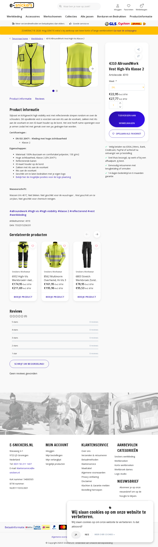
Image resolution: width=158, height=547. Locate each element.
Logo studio (120, 473)
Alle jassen (87, 16)
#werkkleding (18, 215)
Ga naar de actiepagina (124, 30)
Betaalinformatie (14, 527)
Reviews (39, 98)
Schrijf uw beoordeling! (29, 363)
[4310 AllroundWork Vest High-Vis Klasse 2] (31, 65)
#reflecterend (78, 211)
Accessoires (33, 16)
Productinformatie (141, 16)
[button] (53, 91)
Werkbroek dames (123, 469)
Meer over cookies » (105, 534)
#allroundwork (18, 211)
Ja (76, 534)
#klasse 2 (63, 211)
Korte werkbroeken (124, 465)
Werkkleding (14, 16)
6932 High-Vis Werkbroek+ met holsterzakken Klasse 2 (22, 278)
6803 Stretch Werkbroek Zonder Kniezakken (87, 278)
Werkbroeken (121, 460)
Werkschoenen (53, 16)
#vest (91, 211)
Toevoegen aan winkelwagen (127, 119)
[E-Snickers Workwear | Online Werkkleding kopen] (22, 6)
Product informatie (20, 98)
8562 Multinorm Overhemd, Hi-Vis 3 (55, 278)
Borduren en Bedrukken (111, 16)
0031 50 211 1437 (23, 463)
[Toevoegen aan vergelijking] (138, 56)
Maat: (112, 81)
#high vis (33, 211)
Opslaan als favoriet (128, 133)
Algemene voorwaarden (63, 536)
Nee (87, 534)
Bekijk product (23, 296)
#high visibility (48, 211)
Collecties (71, 16)
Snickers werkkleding (124, 456)
